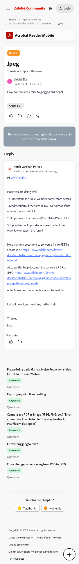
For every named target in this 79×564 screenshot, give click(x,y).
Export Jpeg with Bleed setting (26, 394)
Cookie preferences (19, 544)
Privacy (57, 537)
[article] (39, 254)
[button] (8, 9)
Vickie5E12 (20, 79)
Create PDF (15, 105)
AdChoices (18, 558)
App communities (32, 19)
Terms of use (43, 537)
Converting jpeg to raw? (22, 444)
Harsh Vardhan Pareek (28, 166)
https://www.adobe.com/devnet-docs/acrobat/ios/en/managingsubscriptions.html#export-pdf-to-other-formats (39, 278)
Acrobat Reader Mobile (21, 23)
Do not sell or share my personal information (33, 551)
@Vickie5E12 (18, 177)
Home (12, 19)
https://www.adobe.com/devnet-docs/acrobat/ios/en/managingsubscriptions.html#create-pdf (39, 255)
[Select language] (50, 8)
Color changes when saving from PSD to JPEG (36, 464)
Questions (46, 23)
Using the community (21, 537)
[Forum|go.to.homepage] (29, 8)
